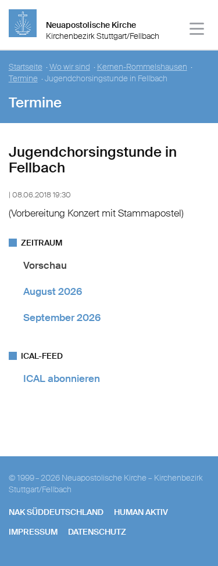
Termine (23, 79)
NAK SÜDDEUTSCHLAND (56, 512)
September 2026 (62, 317)
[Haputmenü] (197, 30)
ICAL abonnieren (61, 378)
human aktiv (141, 512)
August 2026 (52, 291)
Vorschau (45, 265)
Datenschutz (97, 532)
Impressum (33, 532)
